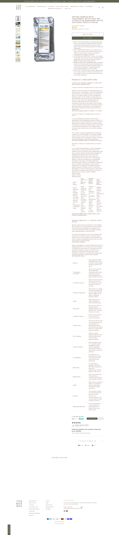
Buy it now (88, 38)
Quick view (26, 481)
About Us (68, 8)
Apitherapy (89, 6)
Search (48, 500)
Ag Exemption (30, 6)
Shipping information (87, 441)
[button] (75, 25)
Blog (47, 502)
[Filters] (99, 418)
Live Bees (51, 6)
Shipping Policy (50, 507)
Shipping (74, 29)
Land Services (41, 6)
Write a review (92, 418)
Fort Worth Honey (62, 6)
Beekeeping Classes (77, 6)
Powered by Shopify (59, 523)
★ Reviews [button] (9, 530)
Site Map (48, 509)
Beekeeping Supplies (55, 8)
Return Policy (49, 504)
